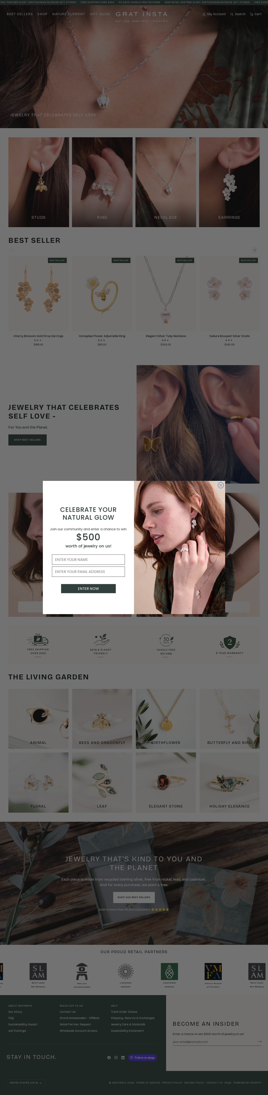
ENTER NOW (88, 588)
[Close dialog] (221, 485)
